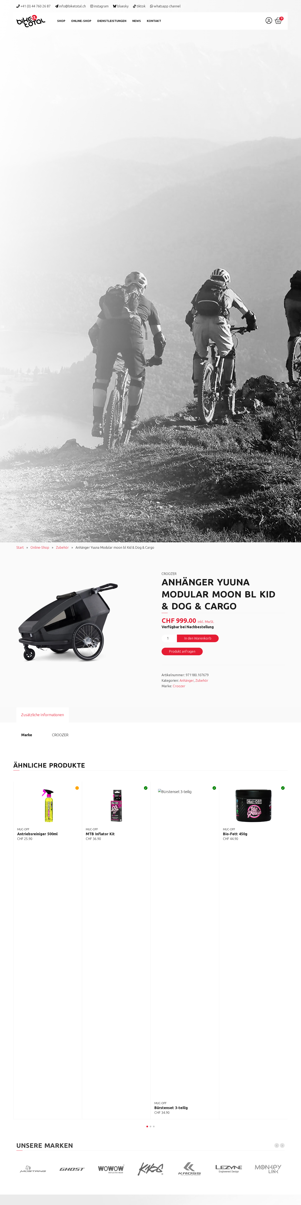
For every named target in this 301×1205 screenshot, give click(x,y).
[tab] (42, 715)
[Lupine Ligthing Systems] (228, 1169)
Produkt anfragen (182, 651)
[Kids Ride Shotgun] (111, 1169)
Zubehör (62, 547)
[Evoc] (150, 1169)
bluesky (122, 6)
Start (20, 547)
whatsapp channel (167, 6)
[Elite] (267, 1169)
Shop (61, 21)
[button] (147, 1126)
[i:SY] (71, 1169)
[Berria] (32, 1168)
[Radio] (189, 1169)
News (136, 21)
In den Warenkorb (197, 638)
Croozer (179, 686)
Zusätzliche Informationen (42, 715)
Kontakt (154, 21)
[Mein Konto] (269, 22)
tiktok (141, 6)
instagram (101, 6)
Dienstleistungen (111, 21)
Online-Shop (81, 21)
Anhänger (187, 680)
